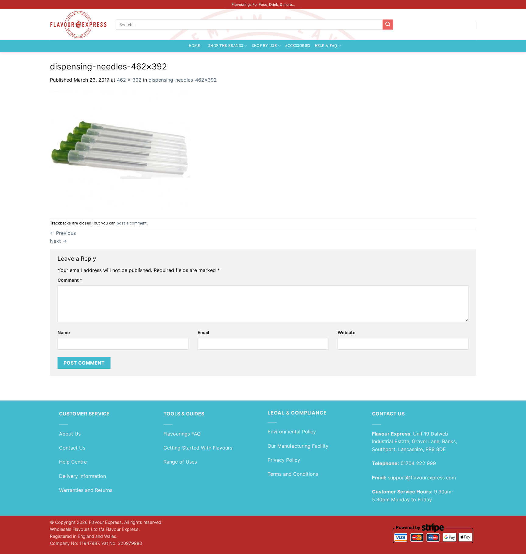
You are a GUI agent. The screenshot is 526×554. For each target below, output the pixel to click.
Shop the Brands (225, 45)
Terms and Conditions (293, 474)
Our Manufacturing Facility (298, 446)
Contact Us (72, 448)
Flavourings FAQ (182, 434)
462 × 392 (129, 80)
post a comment (132, 223)
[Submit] (388, 24)
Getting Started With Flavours (197, 448)
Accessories (297, 45)
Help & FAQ (326, 45)
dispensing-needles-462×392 (183, 80)
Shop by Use (264, 45)
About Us (70, 434)
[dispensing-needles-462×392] (120, 150)
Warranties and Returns (85, 490)
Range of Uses (180, 462)
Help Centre (73, 462)
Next (58, 241)
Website (347, 332)
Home (194, 45)
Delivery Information (82, 476)
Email (203, 332)
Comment (70, 280)
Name (64, 332)
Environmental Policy (292, 432)
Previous (63, 233)
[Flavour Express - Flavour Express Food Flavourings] (78, 24)
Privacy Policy (284, 460)
